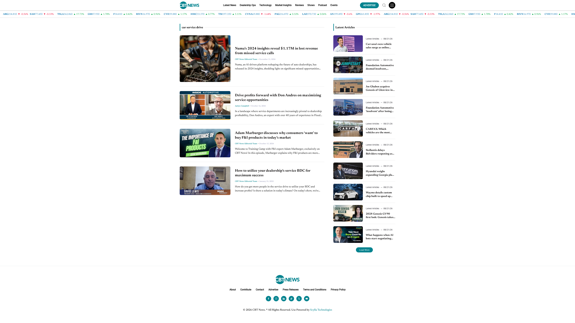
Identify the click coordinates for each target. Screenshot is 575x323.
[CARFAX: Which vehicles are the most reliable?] (348, 128)
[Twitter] (299, 298)
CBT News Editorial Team (246, 59)
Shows (311, 5)
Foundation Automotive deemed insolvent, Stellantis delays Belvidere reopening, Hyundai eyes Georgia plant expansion (380, 67)
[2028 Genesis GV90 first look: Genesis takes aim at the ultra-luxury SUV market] (348, 213)
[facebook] (268, 298)
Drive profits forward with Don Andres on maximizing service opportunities (278, 98)
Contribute (245, 289)
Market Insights (283, 5)
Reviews (299, 5)
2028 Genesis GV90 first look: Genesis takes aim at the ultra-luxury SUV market (379, 216)
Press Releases (291, 289)
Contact (260, 289)
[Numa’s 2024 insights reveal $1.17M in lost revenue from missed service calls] (205, 58)
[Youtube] (306, 298)
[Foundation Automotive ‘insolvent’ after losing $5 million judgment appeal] (348, 107)
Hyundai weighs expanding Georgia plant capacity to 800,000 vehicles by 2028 (380, 173)
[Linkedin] (283, 298)
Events (334, 5)
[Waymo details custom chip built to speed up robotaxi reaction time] (348, 192)
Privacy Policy (338, 289)
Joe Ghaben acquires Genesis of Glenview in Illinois (379, 88)
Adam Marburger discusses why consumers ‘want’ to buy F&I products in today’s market (276, 135)
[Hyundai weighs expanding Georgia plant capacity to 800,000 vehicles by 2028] (348, 171)
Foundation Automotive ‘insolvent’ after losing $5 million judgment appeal (380, 110)
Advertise (273, 289)
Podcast (322, 5)
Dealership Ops (248, 5)
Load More (364, 250)
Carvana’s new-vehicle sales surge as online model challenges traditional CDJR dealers (380, 46)
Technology (265, 5)
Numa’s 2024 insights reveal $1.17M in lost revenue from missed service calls (276, 51)
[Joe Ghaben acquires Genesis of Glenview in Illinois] (348, 86)
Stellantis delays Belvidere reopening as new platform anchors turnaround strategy (379, 152)
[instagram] (276, 298)
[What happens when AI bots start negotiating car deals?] (348, 234)
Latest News (229, 5)
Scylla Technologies (321, 310)
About (233, 289)
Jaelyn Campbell (242, 106)
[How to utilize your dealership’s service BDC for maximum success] (205, 180)
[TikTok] (291, 298)
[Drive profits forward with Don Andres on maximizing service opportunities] (205, 105)
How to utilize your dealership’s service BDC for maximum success (272, 173)
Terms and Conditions (314, 289)
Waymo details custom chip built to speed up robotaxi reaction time (379, 194)
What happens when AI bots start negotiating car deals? (379, 237)
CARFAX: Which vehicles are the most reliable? (378, 131)
